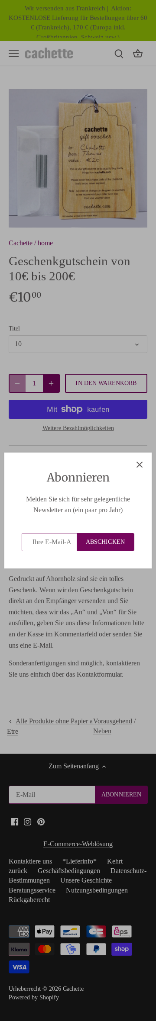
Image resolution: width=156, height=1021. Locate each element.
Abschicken (105, 542)
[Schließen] (139, 464)
